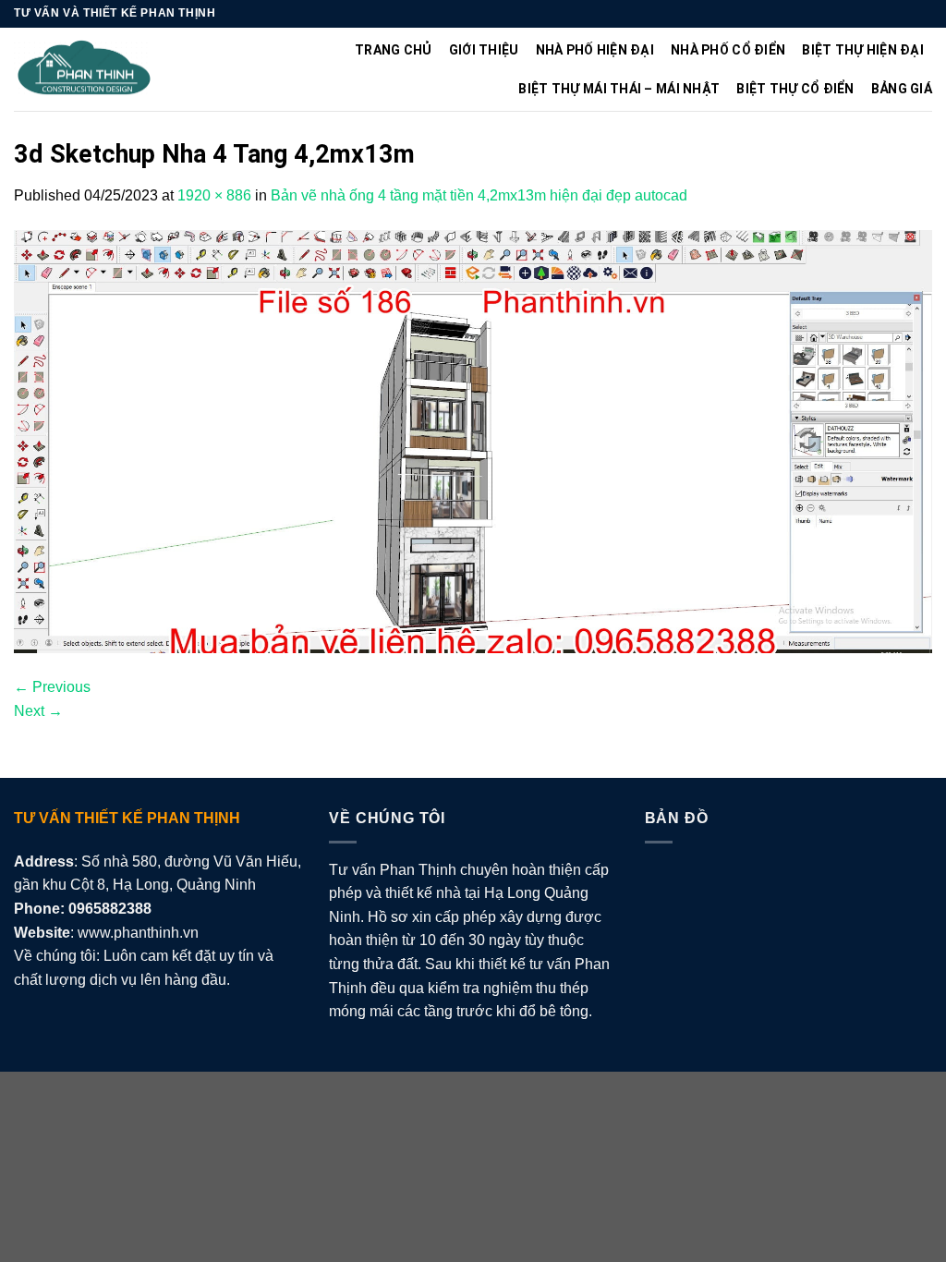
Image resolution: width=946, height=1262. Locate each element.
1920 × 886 (214, 195)
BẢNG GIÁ (901, 88)
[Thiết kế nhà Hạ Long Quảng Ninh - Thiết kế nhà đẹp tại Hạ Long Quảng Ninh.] (84, 69)
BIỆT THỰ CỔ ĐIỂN (795, 88)
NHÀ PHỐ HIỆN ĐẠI (595, 49)
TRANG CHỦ (393, 49)
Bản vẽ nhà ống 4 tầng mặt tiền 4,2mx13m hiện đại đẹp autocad (479, 195)
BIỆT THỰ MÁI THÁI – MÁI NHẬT (619, 88)
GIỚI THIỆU (484, 49)
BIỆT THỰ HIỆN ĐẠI (863, 49)
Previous (52, 687)
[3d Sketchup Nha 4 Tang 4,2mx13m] (473, 440)
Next (38, 711)
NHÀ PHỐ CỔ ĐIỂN (728, 49)
